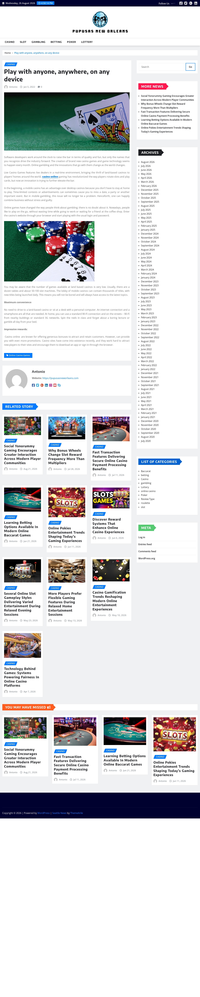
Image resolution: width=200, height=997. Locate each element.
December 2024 (149, 233)
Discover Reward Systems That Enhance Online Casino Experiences (108, 525)
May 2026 (146, 173)
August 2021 (148, 389)
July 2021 (146, 393)
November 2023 (150, 285)
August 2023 (148, 297)
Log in (141, 537)
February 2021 (149, 413)
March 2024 (147, 269)
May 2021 (146, 401)
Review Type (147, 499)
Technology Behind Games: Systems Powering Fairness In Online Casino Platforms (21, 677)
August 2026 (148, 162)
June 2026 (146, 170)
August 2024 (148, 249)
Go (190, 66)
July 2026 (146, 166)
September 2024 (150, 245)
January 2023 (148, 321)
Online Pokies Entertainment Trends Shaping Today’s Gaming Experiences (66, 534)
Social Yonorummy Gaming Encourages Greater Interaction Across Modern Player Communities (22, 454)
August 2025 (148, 205)
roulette (145, 503)
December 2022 (149, 325)
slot (23, 41)
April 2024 (146, 265)
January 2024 (148, 277)
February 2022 (149, 365)
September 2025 (150, 201)
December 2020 (149, 421)
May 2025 (146, 217)
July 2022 (146, 345)
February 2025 (149, 225)
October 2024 (148, 241)
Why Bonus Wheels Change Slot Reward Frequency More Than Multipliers (66, 456)
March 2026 (147, 181)
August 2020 (148, 436)
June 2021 (146, 397)
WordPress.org (146, 558)
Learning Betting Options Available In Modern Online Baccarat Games (21, 528)
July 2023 (146, 301)
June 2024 (146, 257)
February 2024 (149, 273)
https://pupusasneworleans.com (60, 378)
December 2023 (149, 281)
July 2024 (146, 253)
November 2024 (150, 237)
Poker (71, 41)
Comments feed (147, 551)
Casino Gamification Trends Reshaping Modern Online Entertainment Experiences (109, 600)
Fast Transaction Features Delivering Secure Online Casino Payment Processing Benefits (110, 460)
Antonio (13, 86)
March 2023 (147, 313)
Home (8, 52)
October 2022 (148, 333)
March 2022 (147, 361)
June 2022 (146, 349)
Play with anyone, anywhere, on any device (36, 52)
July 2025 (146, 209)
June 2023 (146, 305)
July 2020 (146, 441)
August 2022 (148, 341)
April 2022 (146, 357)
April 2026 (146, 177)
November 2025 (150, 193)
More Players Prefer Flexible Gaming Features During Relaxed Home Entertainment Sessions (65, 603)
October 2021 (148, 381)
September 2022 (150, 337)
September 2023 (150, 293)
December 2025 (149, 189)
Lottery (87, 41)
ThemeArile (76, 813)
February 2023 (149, 317)
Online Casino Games (19, 355)
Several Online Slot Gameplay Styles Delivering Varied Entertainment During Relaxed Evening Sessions (22, 603)
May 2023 (146, 309)
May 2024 (146, 261)
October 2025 (148, 197)
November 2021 (150, 377)
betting (56, 41)
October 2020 (148, 429)
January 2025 (148, 229)
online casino (148, 491)
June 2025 (146, 213)
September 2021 (150, 385)
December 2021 (149, 373)
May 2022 (146, 353)
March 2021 (147, 409)
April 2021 (146, 405)
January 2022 (148, 369)
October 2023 (148, 289)
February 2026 (149, 185)
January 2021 (148, 417)
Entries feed (145, 544)
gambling (38, 41)
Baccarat (146, 471)
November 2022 (150, 329)
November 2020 (150, 425)
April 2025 (146, 221)
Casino (10, 41)
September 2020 (150, 433)
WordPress (43, 813)
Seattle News (59, 813)
